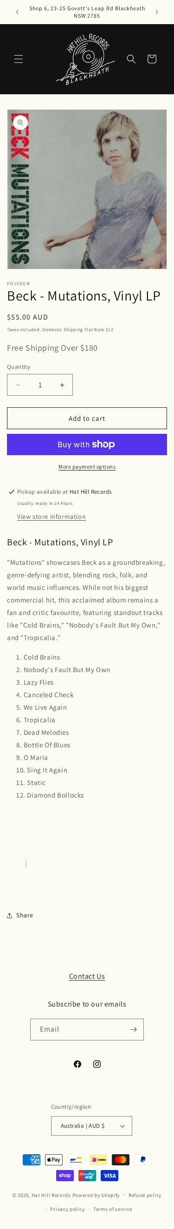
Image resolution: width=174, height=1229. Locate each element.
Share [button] (24, 915)
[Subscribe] (133, 1029)
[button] (18, 59)
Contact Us (87, 976)
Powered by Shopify (96, 1194)
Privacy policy (67, 1209)
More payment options (87, 466)
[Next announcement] (157, 12)
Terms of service (112, 1209)
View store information (51, 516)
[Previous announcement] (17, 12)
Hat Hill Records (51, 1194)
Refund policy (145, 1195)
